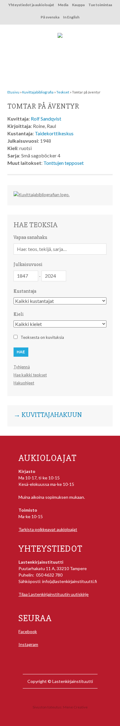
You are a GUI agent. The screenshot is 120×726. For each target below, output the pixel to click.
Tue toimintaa (100, 4)
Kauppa (78, 4)
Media (63, 4)
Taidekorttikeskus (54, 133)
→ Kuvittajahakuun (48, 415)
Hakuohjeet (24, 382)
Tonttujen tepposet (63, 163)
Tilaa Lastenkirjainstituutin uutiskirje (53, 594)
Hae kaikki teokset (30, 374)
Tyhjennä (22, 366)
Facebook (27, 631)
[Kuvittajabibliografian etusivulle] (42, 194)
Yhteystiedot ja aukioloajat (31, 4)
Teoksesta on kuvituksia (42, 337)
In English (71, 17)
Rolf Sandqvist (46, 118)
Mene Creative (75, 707)
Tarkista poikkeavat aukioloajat (47, 529)
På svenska (50, 17)
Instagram (28, 644)
